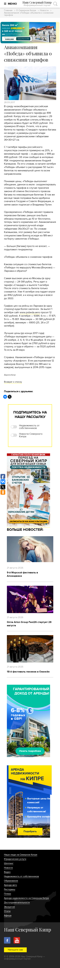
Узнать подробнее (30, 751)
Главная (8, 10)
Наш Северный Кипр (37, 4)
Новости (44, 10)
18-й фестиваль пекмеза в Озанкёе (28, 671)
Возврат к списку (13, 381)
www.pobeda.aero (30, 312)
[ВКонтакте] (5, 397)
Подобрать (30, 831)
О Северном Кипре (26, 10)
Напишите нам (15, 949)
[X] (10, 397)
